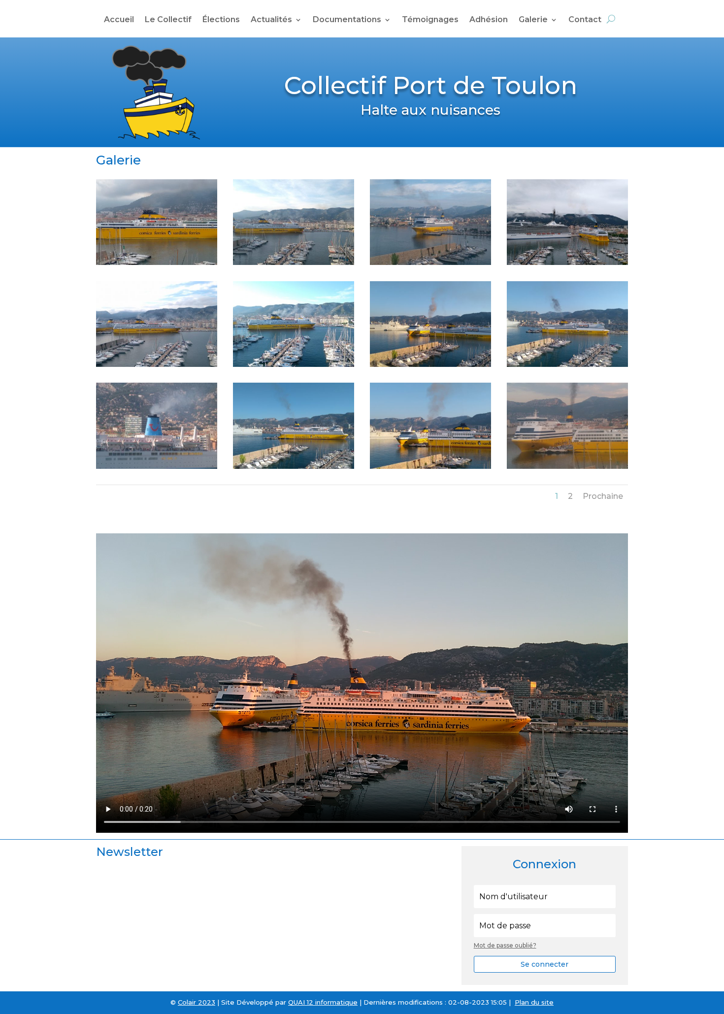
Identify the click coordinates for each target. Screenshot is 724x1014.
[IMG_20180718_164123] (156, 466)
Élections (221, 20)
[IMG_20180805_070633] (567, 466)
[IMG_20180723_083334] (293, 466)
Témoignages (430, 20)
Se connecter (544, 964)
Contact (584, 20)
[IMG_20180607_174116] (567, 262)
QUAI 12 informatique (323, 1002)
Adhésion (488, 20)
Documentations (347, 20)
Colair (187, 1002)
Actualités (271, 20)
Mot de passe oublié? (505, 945)
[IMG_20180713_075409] (567, 364)
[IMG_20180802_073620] (430, 466)
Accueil (119, 20)
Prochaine (603, 496)
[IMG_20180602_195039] (293, 262)
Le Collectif (168, 20)
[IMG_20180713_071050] (430, 364)
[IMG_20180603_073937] (430, 262)
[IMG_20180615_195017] (293, 364)
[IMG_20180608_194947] (156, 364)
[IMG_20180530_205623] (156, 262)
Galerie (533, 20)
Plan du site (534, 1002)
